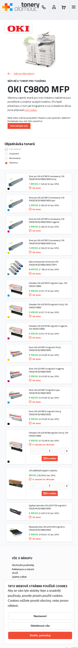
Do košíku (51, 458)
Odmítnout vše (40, 625)
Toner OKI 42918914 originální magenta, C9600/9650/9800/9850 (46, 370)
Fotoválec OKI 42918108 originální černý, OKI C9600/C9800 (48, 434)
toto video (30, 110)
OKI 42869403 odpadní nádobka (43, 470)
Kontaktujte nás (19, 126)
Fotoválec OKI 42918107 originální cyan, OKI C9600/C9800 (48, 284)
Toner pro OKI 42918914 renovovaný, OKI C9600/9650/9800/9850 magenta (46, 220)
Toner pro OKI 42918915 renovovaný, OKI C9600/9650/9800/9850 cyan (46, 199)
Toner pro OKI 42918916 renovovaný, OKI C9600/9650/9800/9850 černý (46, 178)
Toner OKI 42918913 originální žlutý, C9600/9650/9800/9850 (45, 349)
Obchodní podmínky (23, 565)
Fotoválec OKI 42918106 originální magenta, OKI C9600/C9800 (48, 327)
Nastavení (40, 616)
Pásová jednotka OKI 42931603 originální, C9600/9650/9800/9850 (47, 528)
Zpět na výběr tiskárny (24, 73)
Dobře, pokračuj (40, 635)
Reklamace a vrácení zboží (23, 571)
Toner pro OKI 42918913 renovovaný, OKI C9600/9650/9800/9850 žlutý (46, 242)
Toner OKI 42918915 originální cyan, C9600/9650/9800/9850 (44, 391)
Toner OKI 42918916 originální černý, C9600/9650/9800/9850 (45, 413)
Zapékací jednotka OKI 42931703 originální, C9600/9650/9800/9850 (48, 507)
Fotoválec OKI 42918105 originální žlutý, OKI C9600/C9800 (48, 306)
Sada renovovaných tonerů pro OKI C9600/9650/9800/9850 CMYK (43, 263)
